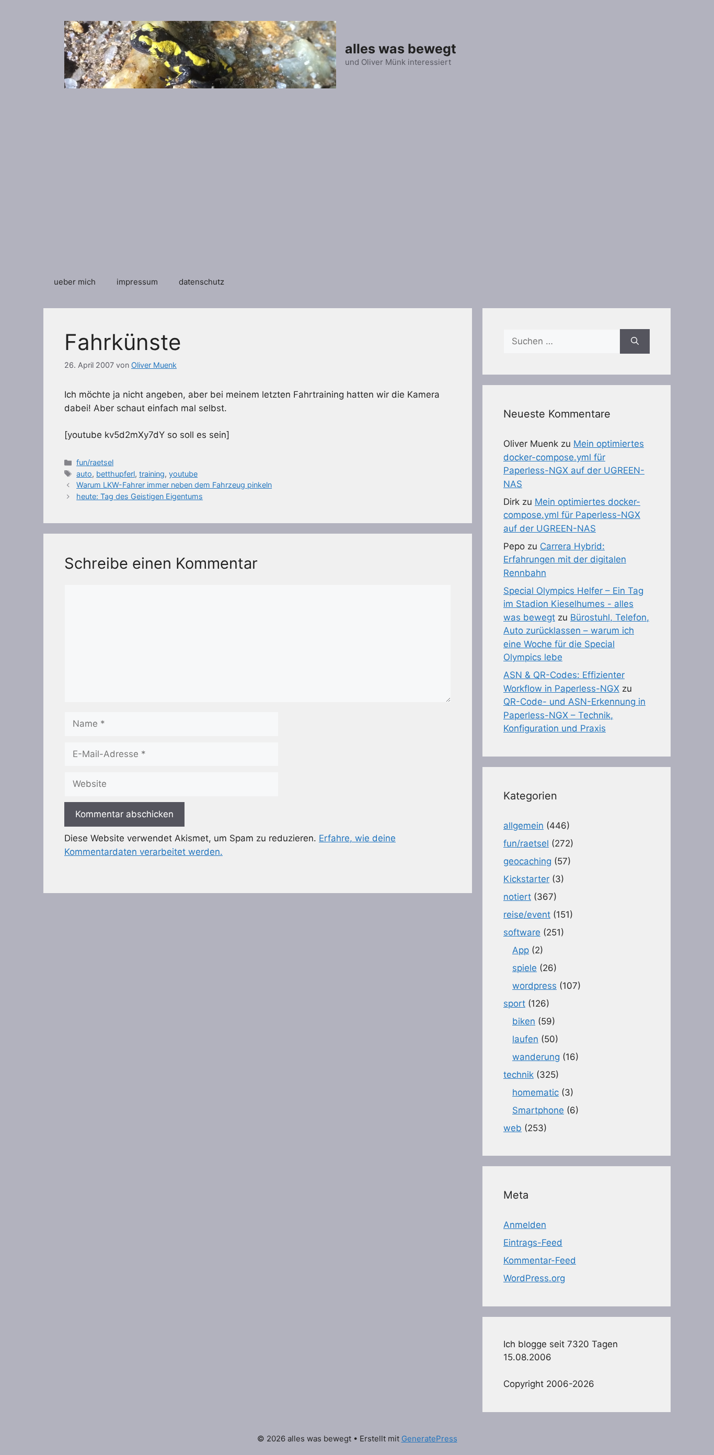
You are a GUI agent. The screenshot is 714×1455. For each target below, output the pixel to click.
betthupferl (115, 473)
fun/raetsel (94, 462)
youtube (183, 473)
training (152, 473)
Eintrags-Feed (532, 1242)
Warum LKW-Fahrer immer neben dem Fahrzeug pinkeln (174, 484)
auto (84, 473)
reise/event (526, 914)
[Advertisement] (357, 188)
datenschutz (201, 282)
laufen (525, 1039)
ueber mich (75, 282)
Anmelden (524, 1225)
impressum (137, 282)
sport (514, 1003)
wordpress (534, 985)
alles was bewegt (400, 49)
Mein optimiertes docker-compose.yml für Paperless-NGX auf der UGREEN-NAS (571, 515)
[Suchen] (635, 341)
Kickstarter (526, 879)
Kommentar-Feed (539, 1260)
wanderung (536, 1057)
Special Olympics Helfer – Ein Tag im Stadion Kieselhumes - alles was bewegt (573, 604)
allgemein (523, 825)
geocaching (527, 861)
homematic (535, 1092)
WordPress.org (534, 1278)
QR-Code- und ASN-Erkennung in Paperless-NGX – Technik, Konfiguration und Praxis (574, 715)
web (512, 1128)
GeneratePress (429, 1438)
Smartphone (538, 1110)
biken (523, 1021)
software (521, 932)
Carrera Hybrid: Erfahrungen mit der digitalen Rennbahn (564, 559)
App (520, 950)
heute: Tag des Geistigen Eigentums (139, 496)
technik (518, 1074)
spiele (524, 968)
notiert (517, 897)
